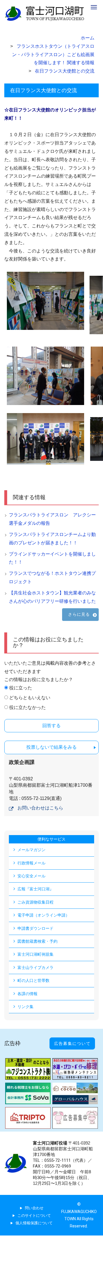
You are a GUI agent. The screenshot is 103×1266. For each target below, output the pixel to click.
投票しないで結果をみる (51, 747)
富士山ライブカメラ (35, 967)
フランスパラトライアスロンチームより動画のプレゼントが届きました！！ (52, 538)
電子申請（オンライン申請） (43, 915)
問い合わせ (34, 1208)
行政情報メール (31, 863)
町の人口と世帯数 (33, 980)
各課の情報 (27, 993)
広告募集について (72, 1043)
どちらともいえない (29, 697)
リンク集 (25, 1006)
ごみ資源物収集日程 (35, 902)
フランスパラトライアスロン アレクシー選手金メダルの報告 (52, 519)
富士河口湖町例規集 (35, 954)
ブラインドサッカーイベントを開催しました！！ (52, 558)
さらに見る (79, 614)
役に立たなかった (27, 707)
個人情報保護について (34, 1223)
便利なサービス (51, 839)
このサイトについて (34, 1215)
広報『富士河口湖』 (35, 889)
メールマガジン (31, 849)
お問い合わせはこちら (40, 807)
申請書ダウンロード (35, 928)
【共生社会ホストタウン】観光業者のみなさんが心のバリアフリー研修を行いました (52, 597)
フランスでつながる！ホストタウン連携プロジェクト (52, 577)
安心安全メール (31, 876)
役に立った (20, 687)
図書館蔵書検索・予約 (37, 941)
